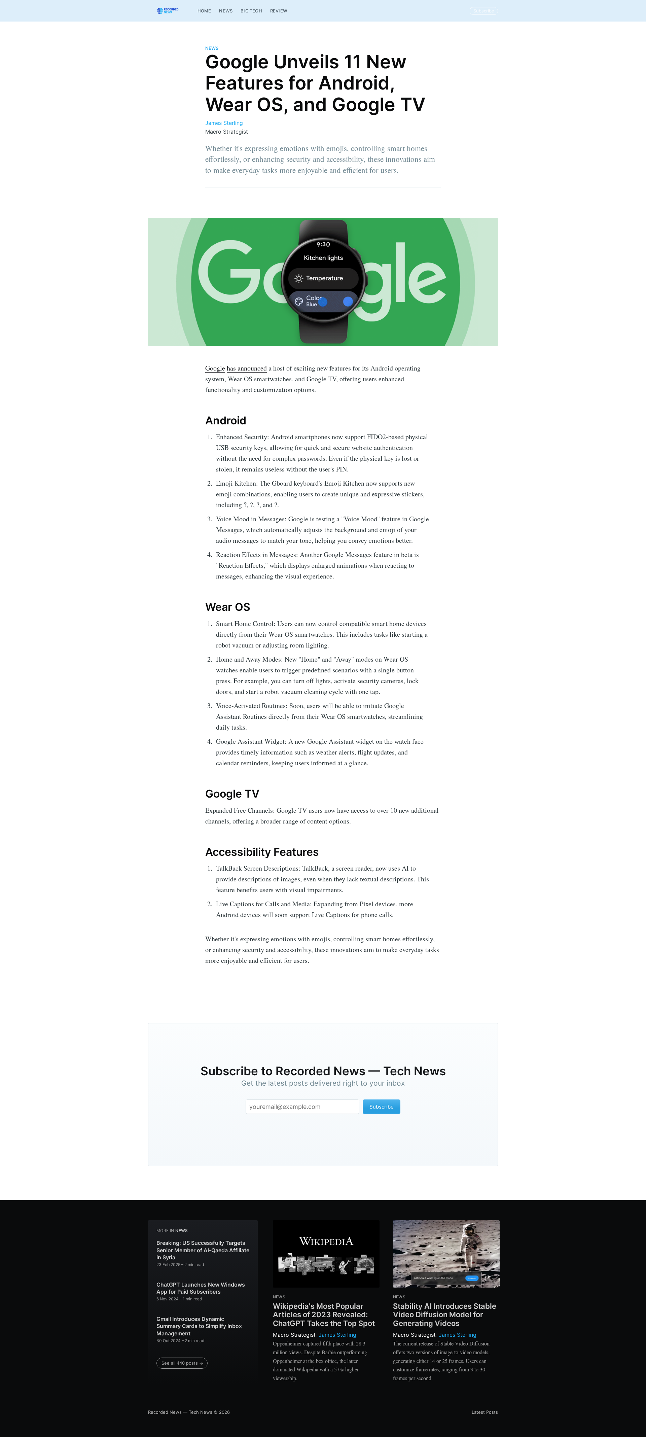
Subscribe (483, 10)
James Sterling (224, 122)
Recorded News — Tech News (180, 1412)
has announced (247, 368)
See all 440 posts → (182, 1363)
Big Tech (251, 10)
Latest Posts (485, 1412)
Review (278, 10)
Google (215, 368)
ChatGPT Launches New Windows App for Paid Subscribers (200, 1288)
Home (204, 10)
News (225, 10)
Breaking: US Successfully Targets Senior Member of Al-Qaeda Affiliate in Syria (202, 1250)
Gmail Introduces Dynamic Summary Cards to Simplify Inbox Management (199, 1326)
